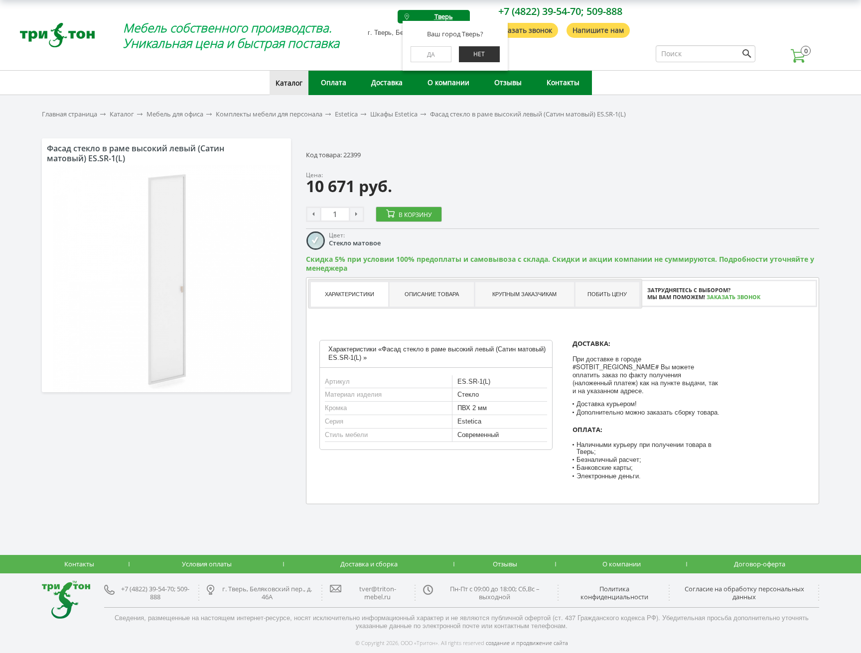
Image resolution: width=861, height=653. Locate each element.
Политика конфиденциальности (614, 593)
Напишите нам (598, 30)
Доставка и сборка (369, 563)
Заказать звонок (524, 30)
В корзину (415, 215)
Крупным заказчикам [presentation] (524, 294)
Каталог (289, 83)
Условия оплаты (207, 563)
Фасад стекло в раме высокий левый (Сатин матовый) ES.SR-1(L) (528, 114)
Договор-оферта (759, 563)
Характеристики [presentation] (349, 294)
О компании (448, 82)
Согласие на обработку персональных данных (744, 593)
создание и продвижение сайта (527, 643)
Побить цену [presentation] (607, 294)
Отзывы (508, 82)
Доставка (387, 82)
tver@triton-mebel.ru (377, 593)
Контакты (563, 82)
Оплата (333, 82)
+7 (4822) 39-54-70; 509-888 (560, 11)
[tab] (348, 294)
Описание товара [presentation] (432, 294)
